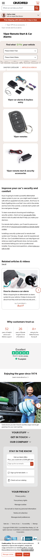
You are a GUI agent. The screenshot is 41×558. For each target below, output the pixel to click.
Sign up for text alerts (18, 473)
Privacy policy (20, 496)
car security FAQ (29, 215)
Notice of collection (21, 513)
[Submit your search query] (36, 8)
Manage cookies (20, 505)
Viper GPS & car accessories (16, 25)
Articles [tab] (29, 67)
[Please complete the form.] (31, 464)
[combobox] (20, 8)
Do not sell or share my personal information (20, 509)
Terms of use (15, 524)
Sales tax (6, 524)
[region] (20, 290)
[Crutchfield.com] (21, 3)
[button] (38, 290)
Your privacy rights (20, 500)
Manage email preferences (20, 517)
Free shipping (20, 20)
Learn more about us (19, 377)
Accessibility (26, 524)
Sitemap (35, 524)
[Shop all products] (3, 3)
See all (4, 264)
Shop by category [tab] (11, 67)
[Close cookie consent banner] (38, 543)
